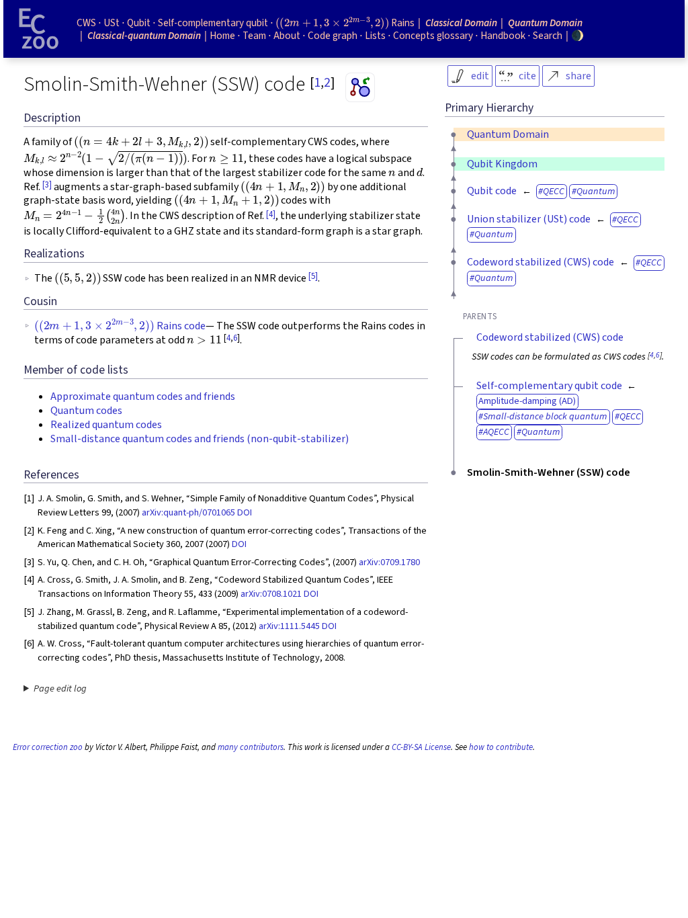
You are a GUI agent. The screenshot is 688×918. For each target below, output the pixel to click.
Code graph (332, 35)
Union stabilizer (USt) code (529, 219)
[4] (270, 214)
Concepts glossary (433, 35)
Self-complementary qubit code (549, 385)
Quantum (595, 191)
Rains (345, 22)
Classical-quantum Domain (144, 35)
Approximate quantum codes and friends (142, 396)
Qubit (138, 22)
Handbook (502, 35)
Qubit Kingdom (502, 164)
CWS (86, 22)
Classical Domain (461, 22)
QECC (553, 191)
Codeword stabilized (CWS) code (540, 262)
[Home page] (39, 29)
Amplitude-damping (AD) (527, 401)
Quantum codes (86, 410)
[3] (47, 185)
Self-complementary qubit (213, 22)
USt (111, 22)
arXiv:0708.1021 (271, 594)
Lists (375, 35)
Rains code (120, 326)
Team (254, 35)
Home (222, 35)
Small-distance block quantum (545, 416)
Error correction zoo (48, 747)
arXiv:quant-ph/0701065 (188, 512)
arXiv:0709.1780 (389, 562)
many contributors (251, 747)
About (286, 35)
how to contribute (501, 747)
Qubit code (492, 190)
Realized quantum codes (106, 424)
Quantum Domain (508, 134)
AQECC (496, 432)
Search (547, 35)
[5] (313, 276)
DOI (244, 512)
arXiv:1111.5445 (289, 626)
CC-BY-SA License (421, 747)
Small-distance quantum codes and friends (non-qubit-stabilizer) (199, 438)
